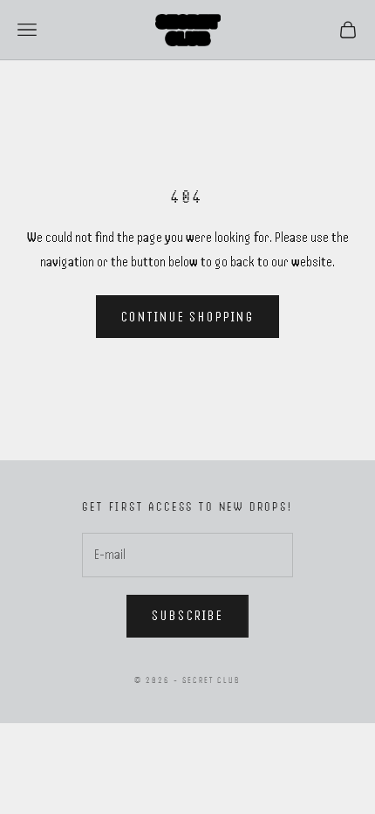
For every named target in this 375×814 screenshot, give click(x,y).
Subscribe (187, 616)
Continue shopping (188, 317)
